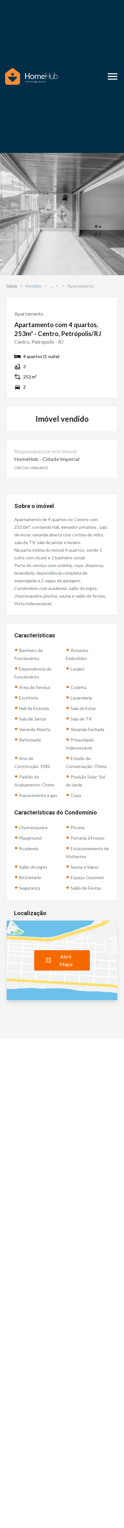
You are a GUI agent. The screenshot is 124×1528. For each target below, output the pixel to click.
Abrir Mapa (65, 960)
